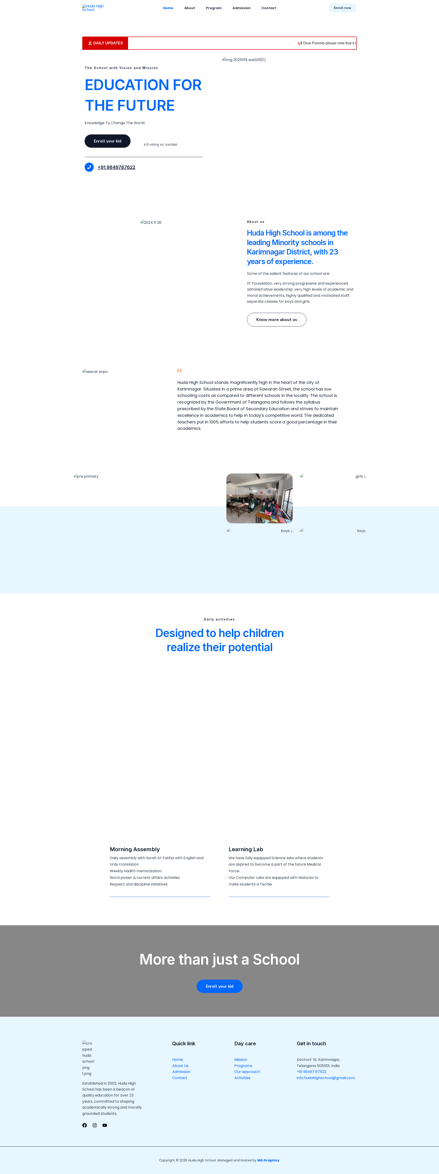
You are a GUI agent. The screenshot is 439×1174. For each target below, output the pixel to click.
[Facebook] (84, 1125)
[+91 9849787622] (89, 167)
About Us (180, 1065)
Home (168, 8)
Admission (242, 8)
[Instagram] (94, 1125)
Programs (243, 1065)
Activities (242, 1077)
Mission (240, 1059)
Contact (269, 8)
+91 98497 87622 (311, 1071)
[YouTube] (104, 1125)
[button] (342, 8)
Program (214, 8)
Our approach (247, 1071)
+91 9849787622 (116, 167)
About (189, 8)
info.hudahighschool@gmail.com (326, 1077)
